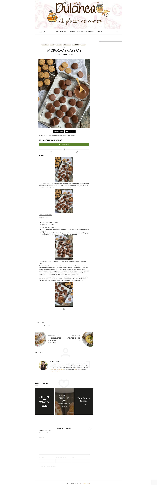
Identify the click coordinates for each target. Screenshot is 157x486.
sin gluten (76, 44)
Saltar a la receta (59, 131)
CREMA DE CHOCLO (78, 338)
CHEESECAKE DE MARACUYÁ (45, 399)
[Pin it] (45, 325)
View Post (44, 405)
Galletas (58, 44)
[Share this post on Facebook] (37, 325)
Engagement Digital (85, 483)
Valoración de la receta (46, 430)
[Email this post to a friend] (48, 325)
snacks (83, 44)
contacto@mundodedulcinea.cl (57, 369)
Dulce (52, 44)
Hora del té (67, 44)
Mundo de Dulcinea (55, 371)
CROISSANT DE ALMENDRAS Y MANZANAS (49, 339)
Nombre (41, 457)
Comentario (42, 437)
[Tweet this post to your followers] (41, 325)
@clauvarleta (78, 369)
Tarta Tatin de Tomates (83, 399)
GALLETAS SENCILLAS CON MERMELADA (64, 399)
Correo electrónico (62, 457)
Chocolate (45, 44)
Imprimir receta (71, 131)
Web (73, 457)
